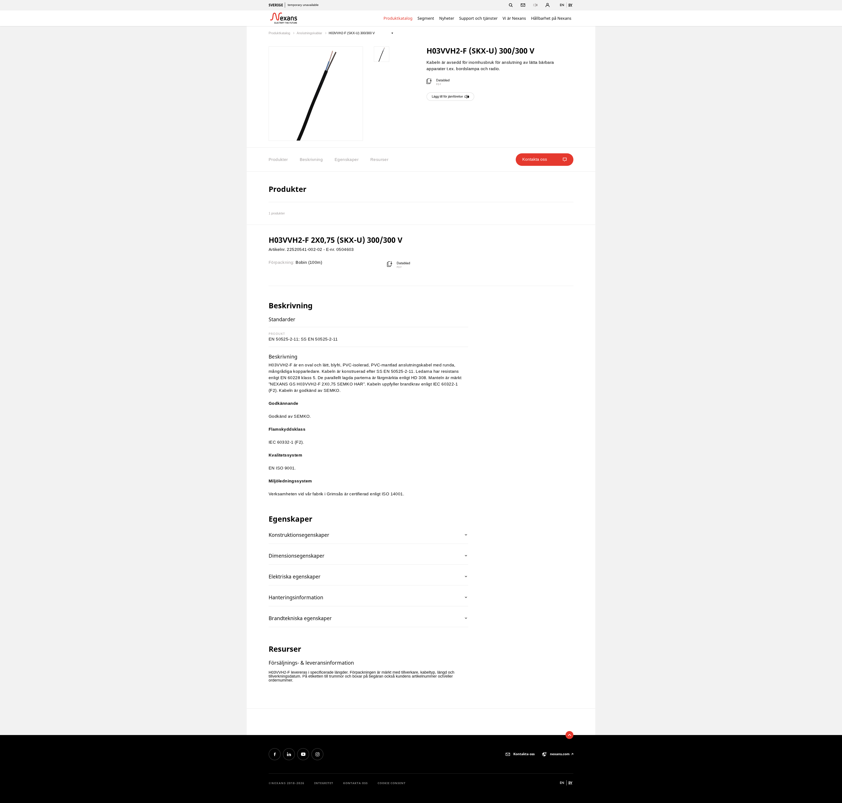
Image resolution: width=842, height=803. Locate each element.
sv (570, 5)
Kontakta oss (355, 783)
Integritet (323, 783)
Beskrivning (311, 159)
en (562, 5)
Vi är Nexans (514, 18)
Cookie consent (392, 783)
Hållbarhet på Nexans (551, 18)
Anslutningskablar (310, 33)
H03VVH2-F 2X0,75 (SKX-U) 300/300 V (335, 240)
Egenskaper (347, 159)
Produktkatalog (398, 18)
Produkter (278, 159)
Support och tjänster (478, 18)
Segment (425, 18)
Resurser (379, 159)
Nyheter (446, 18)
